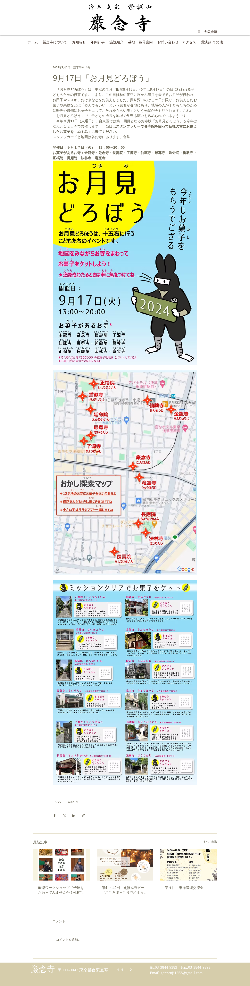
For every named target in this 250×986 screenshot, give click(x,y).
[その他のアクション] (195, 67)
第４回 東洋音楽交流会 (184, 887)
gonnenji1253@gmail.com (182, 973)
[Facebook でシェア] (54, 815)
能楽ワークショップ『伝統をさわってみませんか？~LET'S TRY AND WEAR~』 (61, 890)
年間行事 (73, 802)
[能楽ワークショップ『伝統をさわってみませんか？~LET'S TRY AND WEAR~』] (61, 865)
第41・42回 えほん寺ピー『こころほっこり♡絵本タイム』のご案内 (124, 890)
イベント (59, 802)
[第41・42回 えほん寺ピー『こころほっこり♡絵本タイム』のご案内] (125, 865)
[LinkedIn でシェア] (74, 815)
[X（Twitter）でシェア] (64, 815)
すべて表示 (210, 841)
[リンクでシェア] (83, 815)
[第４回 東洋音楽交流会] (188, 865)
